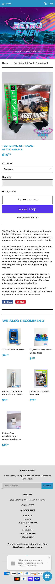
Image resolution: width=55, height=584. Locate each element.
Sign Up (47, 486)
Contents (7, 163)
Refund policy (27, 537)
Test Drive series (14, 231)
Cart (50, 3)
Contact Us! (27, 530)
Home (5, 63)
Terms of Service (27, 533)
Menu (8, 3)
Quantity (6, 177)
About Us (27, 515)
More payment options (27, 217)
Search (27, 519)
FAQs (27, 526)
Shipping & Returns (27, 523)
